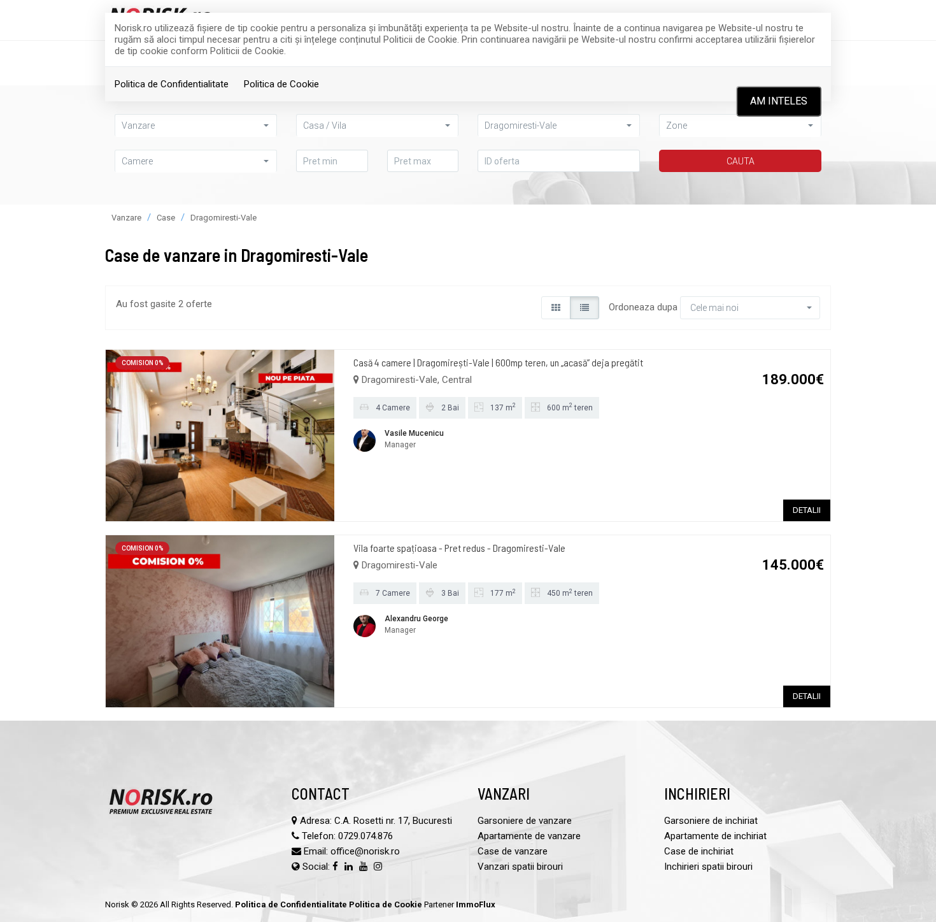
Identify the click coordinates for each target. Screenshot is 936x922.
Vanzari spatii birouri (520, 866)
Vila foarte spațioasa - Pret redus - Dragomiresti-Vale (459, 548)
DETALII (807, 510)
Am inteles (778, 101)
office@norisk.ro (365, 851)
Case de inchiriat (699, 851)
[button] (196, 161)
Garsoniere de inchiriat (711, 820)
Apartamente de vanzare (529, 836)
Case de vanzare (513, 851)
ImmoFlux (475, 904)
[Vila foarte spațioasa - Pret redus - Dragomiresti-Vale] (220, 620)
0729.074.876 (365, 836)
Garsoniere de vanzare (525, 820)
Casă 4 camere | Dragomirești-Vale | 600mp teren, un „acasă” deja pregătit (498, 362)
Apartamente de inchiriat (715, 836)
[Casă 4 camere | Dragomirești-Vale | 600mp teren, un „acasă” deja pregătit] (220, 434)
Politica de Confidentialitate (172, 84)
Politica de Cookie (281, 84)
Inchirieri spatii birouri (708, 866)
